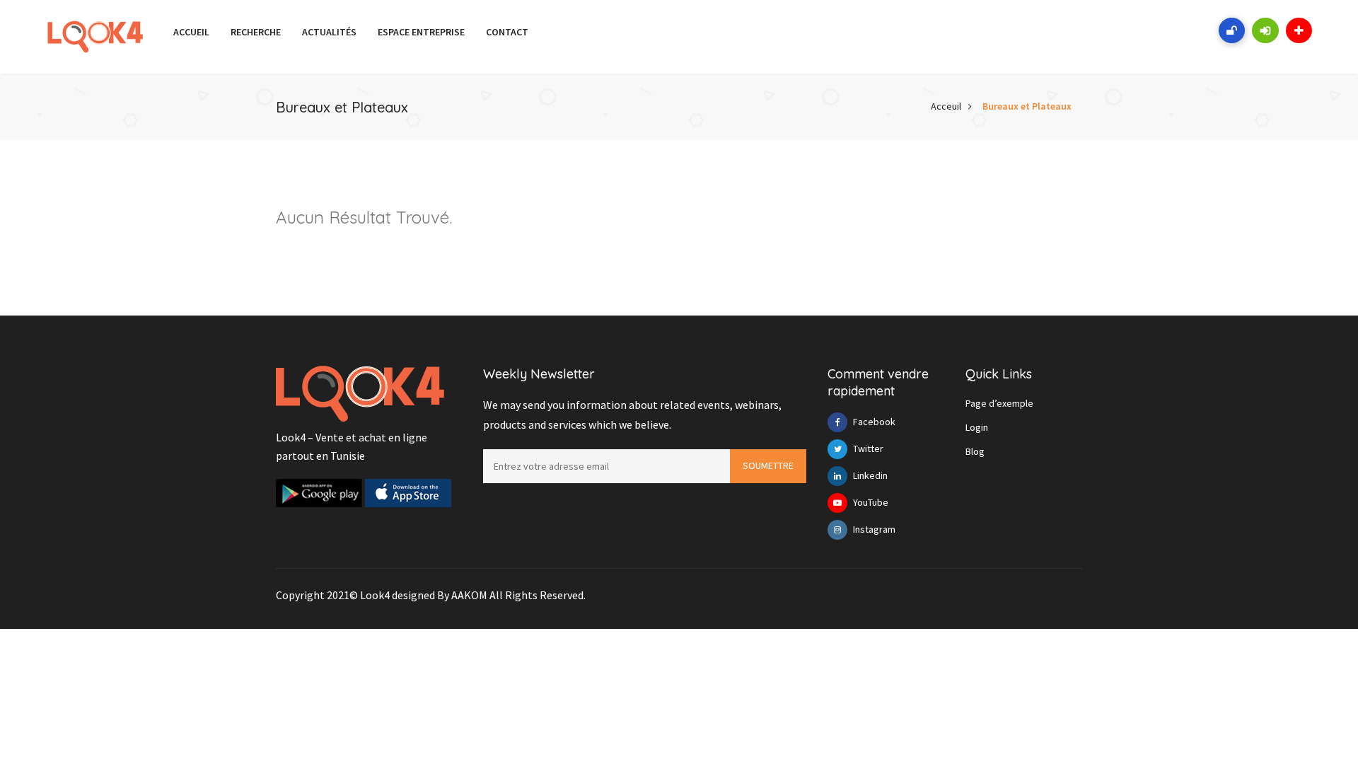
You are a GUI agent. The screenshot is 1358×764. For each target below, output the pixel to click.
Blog (975, 451)
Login (976, 427)
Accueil (191, 31)
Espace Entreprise (421, 31)
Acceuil (946, 106)
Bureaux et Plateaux (1027, 106)
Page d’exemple (999, 403)
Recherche (256, 31)
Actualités (329, 31)
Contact (507, 31)
